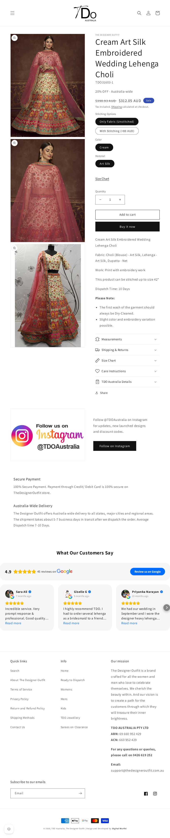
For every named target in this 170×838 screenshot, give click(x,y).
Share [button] (104, 393)
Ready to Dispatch (73, 680)
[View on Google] (9, 594)
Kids (63, 708)
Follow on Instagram (115, 446)
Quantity (100, 191)
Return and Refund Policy (27, 708)
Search (14, 671)
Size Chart (102, 179)
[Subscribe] (80, 793)
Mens (64, 699)
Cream (104, 147)
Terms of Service (21, 689)
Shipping (116, 106)
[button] (12, 13)
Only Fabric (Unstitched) (117, 121)
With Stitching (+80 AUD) (117, 131)
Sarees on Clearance (74, 727)
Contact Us (17, 727)
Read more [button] (13, 623)
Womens (66, 689)
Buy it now (127, 227)
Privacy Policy (19, 699)
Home (65, 671)
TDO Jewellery (70, 718)
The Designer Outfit (75, 828)
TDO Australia (58, 828)
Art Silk (105, 163)
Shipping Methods (22, 718)
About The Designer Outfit (27, 680)
